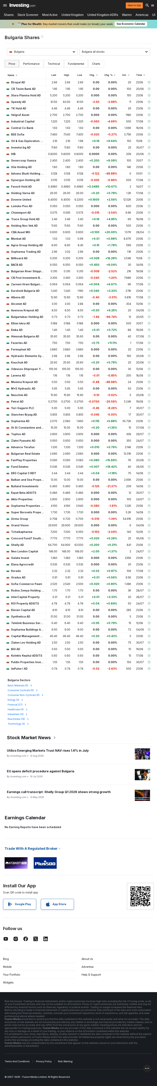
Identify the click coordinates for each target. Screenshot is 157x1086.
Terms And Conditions (17, 1061)
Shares (9, 14)
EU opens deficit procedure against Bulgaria (40, 771)
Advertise (88, 966)
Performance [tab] (31, 63)
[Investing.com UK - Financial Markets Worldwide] (22, 5)
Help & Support (91, 974)
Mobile (7, 966)
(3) (13, 699)
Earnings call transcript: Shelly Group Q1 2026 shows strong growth (59, 792)
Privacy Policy (44, 1061)
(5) (18, 685)
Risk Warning (65, 1061)
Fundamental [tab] (76, 63)
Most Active (50, 14)
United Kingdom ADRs (102, 14)
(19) (16, 719)
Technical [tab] (54, 63)
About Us (87, 959)
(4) (16, 709)
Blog (6, 959)
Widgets (8, 982)
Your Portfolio (11, 974)
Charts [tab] (96, 63)
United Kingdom (72, 14)
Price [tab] (12, 63)
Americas (142, 14)
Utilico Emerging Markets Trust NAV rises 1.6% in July (48, 750)
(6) (21, 690)
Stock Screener (27, 14)
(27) (15, 704)
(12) (16, 714)
